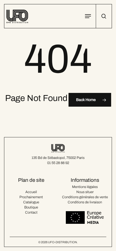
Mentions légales (85, 187)
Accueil (31, 192)
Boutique (31, 207)
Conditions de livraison (85, 202)
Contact (31, 212)
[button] (88, 16)
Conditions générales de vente (85, 197)
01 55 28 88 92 (58, 163)
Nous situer (85, 192)
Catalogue (31, 202)
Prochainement (31, 197)
